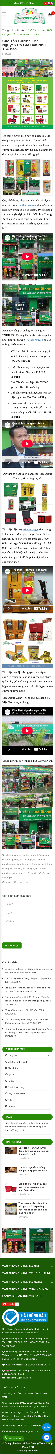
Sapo (35, 1450)
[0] (50, 15)
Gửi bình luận (11, 945)
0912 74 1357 (27, 3)
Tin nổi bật (13, 1142)
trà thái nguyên (34, 339)
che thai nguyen (10, 859)
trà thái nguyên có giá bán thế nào (28, 873)
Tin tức (10, 1081)
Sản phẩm (12, 1068)
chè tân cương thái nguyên (35, 855)
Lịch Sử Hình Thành (17, 1062)
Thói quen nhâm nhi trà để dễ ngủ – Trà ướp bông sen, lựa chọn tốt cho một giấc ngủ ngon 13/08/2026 (28, 1001)
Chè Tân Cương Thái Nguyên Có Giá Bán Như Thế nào (24, 45)
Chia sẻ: (6, 882)
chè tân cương (13, 855)
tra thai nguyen (30, 868)
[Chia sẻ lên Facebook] (15, 882)
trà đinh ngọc (30, 529)
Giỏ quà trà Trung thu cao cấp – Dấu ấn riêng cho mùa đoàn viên (32, 1186)
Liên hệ (11, 1106)
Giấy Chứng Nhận (16, 1093)
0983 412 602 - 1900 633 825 (32, 1425)
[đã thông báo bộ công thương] (25, 1316)
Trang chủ (12, 1055)
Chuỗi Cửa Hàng (15, 1087)
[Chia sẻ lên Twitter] (21, 882)
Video (10, 1100)
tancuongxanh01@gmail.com (23, 1431)
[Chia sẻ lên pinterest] (27, 882)
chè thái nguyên (27, 204)
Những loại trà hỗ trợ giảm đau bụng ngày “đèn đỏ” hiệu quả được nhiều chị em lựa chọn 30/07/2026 (28, 1032)
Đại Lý (10, 1074)
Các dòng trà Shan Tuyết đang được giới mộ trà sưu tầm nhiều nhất (33, 1150)
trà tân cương (37, 864)
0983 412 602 (16, 1438)
